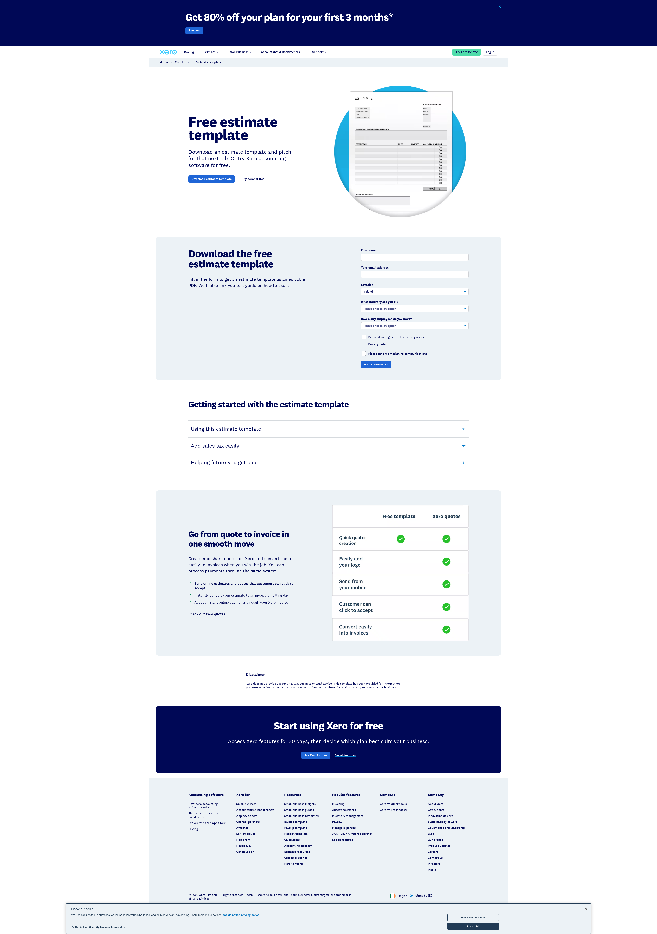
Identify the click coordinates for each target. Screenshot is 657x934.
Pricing (189, 52)
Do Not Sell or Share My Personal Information (98, 927)
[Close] (586, 908)
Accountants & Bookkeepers (280, 52)
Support (318, 52)
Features (209, 52)
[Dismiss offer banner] (499, 6)
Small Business (238, 52)
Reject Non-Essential (473, 917)
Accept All (473, 926)
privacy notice (250, 915)
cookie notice (231, 915)
